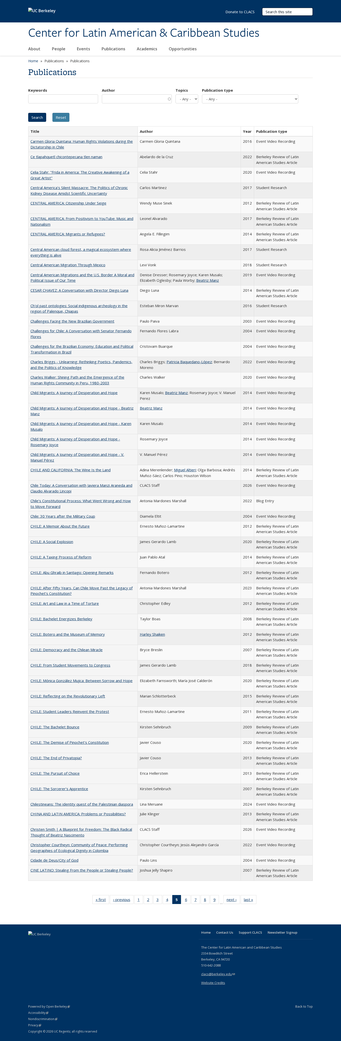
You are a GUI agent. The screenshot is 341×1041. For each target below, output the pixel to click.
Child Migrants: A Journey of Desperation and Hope (74, 392)
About (34, 49)
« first (102, 900)
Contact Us (224, 932)
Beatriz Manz (207, 280)
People (59, 49)
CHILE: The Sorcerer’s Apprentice (59, 788)
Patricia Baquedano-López (189, 361)
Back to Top (304, 1006)
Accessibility (38, 1013)
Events (84, 49)
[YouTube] (52, 942)
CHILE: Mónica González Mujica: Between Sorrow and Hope (81, 680)
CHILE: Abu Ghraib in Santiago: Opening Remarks (72, 572)
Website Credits (213, 982)
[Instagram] (62, 942)
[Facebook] (33, 942)
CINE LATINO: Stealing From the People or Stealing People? (81, 870)
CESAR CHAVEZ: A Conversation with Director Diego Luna (79, 290)
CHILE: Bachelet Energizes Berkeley (61, 618)
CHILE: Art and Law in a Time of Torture (64, 603)
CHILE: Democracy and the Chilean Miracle (66, 649)
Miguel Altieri (185, 469)
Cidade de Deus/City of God (54, 860)
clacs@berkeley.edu (218, 974)
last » (250, 900)
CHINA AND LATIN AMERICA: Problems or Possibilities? (78, 813)
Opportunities (183, 49)
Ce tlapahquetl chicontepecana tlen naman (66, 156)
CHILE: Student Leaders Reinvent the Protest (69, 711)
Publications (114, 49)
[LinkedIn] (42, 942)
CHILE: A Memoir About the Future (60, 526)
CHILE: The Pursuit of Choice (55, 773)
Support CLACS (250, 932)
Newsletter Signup (282, 932)
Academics (147, 49)
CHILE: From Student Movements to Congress (70, 665)
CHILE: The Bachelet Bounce (54, 726)
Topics (181, 90)
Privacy (34, 1025)
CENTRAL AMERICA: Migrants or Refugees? (67, 233)
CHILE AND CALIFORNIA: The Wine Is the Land (70, 469)
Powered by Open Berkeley (49, 1006)
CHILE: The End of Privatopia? (56, 757)
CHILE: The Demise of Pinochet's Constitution (69, 742)
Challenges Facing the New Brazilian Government (72, 321)
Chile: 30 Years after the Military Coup (62, 516)
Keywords (37, 90)
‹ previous (123, 900)
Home (33, 61)
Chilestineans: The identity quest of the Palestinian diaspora (81, 804)
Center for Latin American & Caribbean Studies (143, 33)
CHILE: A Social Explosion (51, 541)
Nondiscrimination (42, 1019)
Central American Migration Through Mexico (67, 264)
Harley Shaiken (152, 634)
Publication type (217, 90)
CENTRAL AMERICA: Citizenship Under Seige (68, 203)
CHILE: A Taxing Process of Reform (60, 557)
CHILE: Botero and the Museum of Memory (67, 634)
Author (108, 90)
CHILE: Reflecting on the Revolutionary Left (67, 696)
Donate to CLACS (240, 11)
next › (233, 900)
